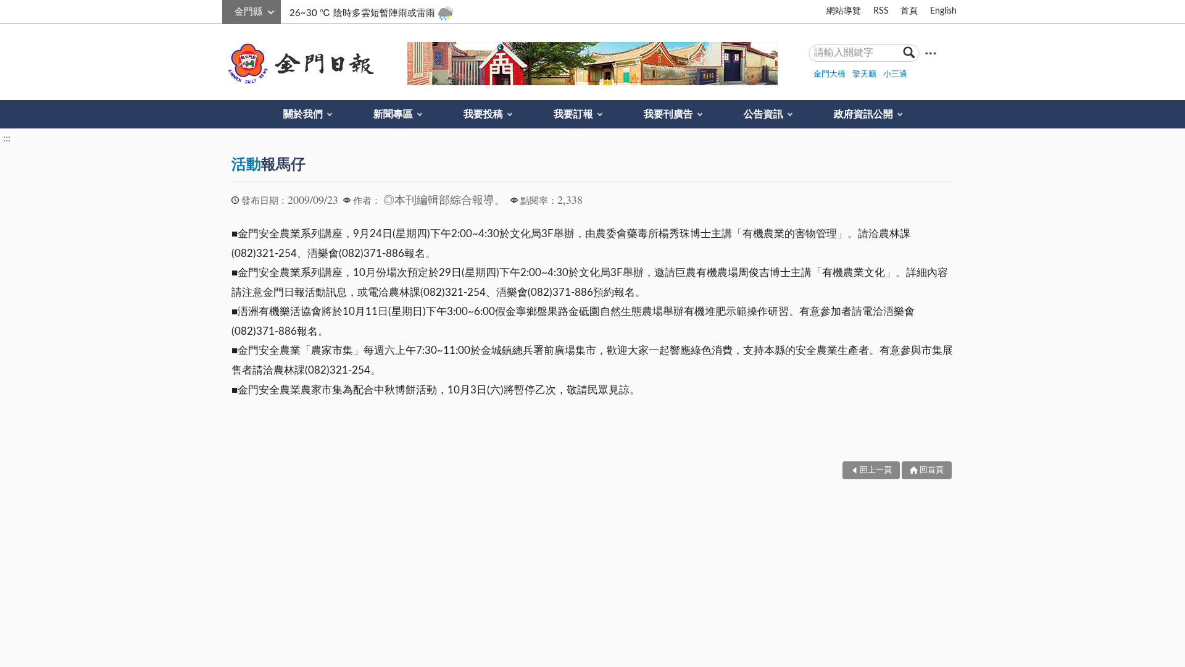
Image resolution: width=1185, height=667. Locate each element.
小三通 (895, 74)
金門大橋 (829, 74)
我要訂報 (573, 114)
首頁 (909, 11)
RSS (881, 11)
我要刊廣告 (668, 114)
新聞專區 (393, 114)
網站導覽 (843, 11)
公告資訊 (763, 114)
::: (229, 10)
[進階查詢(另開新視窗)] (931, 53)
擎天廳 (864, 74)
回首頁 (932, 470)
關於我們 (303, 114)
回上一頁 (876, 470)
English (943, 11)
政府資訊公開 (863, 114)
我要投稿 (483, 114)
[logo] (298, 63)
